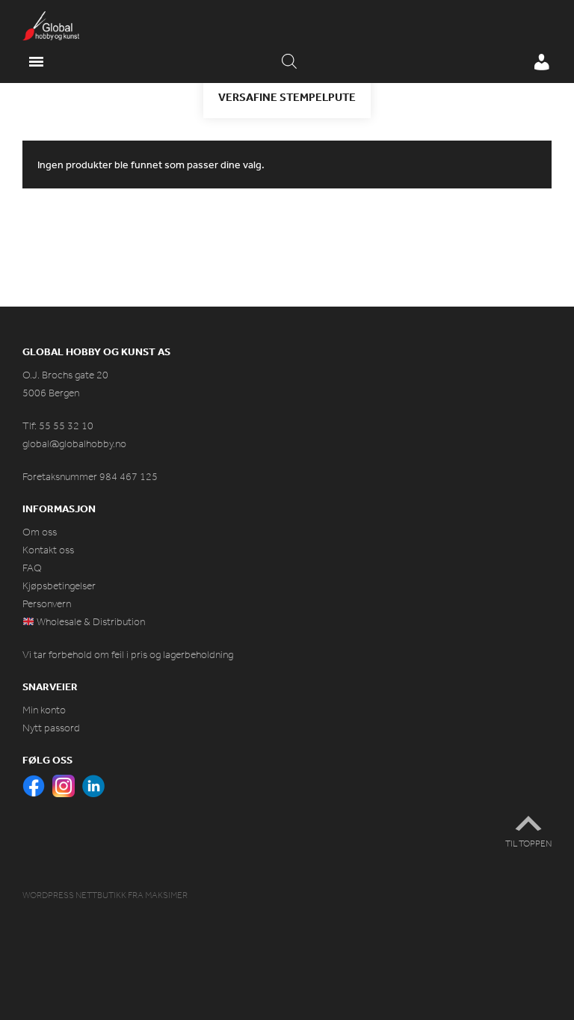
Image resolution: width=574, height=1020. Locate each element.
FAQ (32, 568)
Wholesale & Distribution (89, 621)
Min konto (44, 710)
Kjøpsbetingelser (59, 586)
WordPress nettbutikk (74, 895)
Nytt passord (51, 728)
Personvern (46, 603)
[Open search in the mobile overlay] (289, 62)
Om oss (39, 532)
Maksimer (166, 895)
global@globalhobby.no (74, 443)
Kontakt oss (48, 550)
